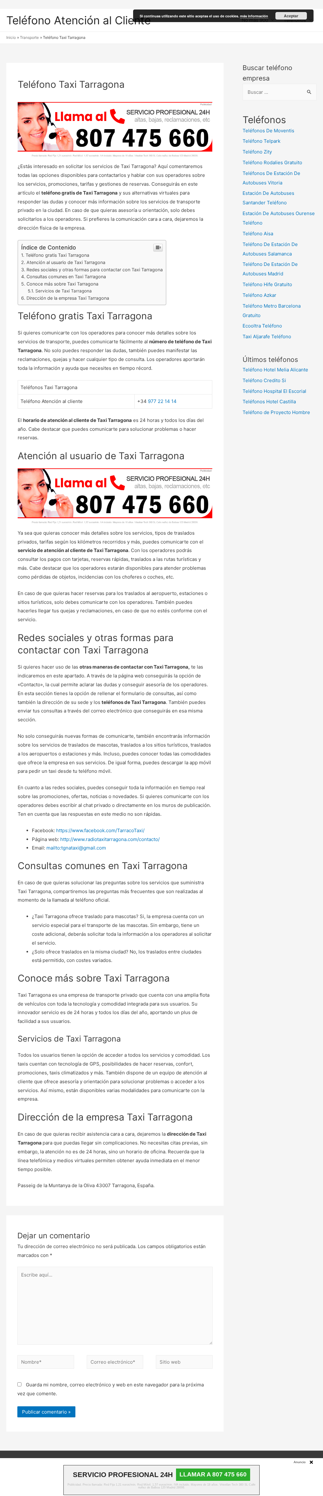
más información (254, 16)
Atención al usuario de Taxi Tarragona (65, 262)
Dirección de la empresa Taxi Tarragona (67, 298)
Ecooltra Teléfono (262, 326)
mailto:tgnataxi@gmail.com (76, 848)
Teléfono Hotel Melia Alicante (275, 370)
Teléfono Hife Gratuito (267, 284)
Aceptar (291, 16)
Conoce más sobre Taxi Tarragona (62, 283)
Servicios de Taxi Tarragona (63, 290)
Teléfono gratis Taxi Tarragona (57, 255)
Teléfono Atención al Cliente (78, 20)
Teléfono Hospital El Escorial (274, 391)
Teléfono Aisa (258, 234)
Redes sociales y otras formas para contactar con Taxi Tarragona (94, 269)
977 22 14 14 (162, 401)
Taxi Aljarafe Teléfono (267, 336)
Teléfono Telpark (261, 141)
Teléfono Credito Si (264, 380)
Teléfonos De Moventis (268, 131)
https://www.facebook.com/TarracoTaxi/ (100, 830)
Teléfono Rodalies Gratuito (272, 162)
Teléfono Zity (257, 152)
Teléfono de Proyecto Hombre (276, 412)
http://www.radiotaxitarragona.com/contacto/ (110, 839)
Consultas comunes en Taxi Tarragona (66, 276)
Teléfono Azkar (259, 295)
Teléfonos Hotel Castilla (269, 402)
